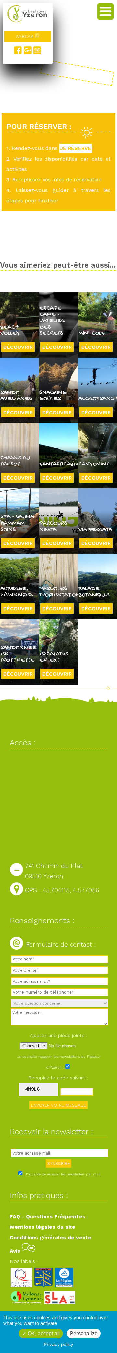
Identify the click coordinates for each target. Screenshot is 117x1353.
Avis (16, 1251)
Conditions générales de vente (50, 1237)
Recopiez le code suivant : (58, 1077)
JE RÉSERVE (75, 148)
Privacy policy (58, 1344)
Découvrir (18, 347)
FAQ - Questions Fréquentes (47, 1216)
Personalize (84, 1333)
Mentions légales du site (42, 1227)
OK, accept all (43, 1333)
